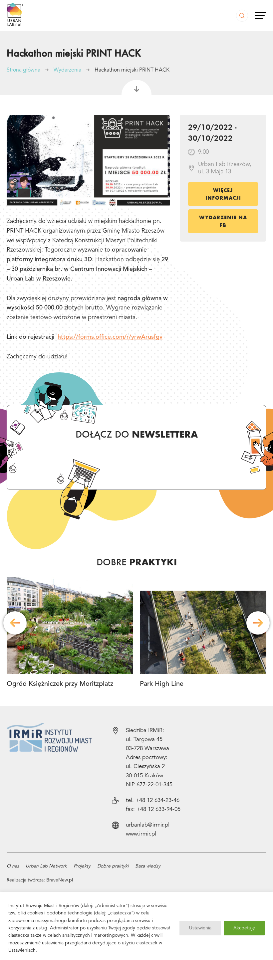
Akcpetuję (244, 928)
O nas (13, 866)
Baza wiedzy (147, 866)
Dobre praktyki (113, 866)
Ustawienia (200, 928)
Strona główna (23, 70)
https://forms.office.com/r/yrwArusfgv (110, 337)
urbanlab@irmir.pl (147, 825)
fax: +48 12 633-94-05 (153, 809)
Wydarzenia (67, 70)
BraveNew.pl (59, 880)
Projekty (82, 866)
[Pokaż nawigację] (260, 15)
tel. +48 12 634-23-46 (152, 800)
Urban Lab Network (46, 866)
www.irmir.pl (141, 834)
